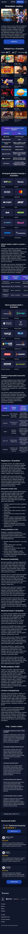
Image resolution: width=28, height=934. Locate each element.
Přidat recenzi (14, 831)
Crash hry (15, 52)
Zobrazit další (14, 881)
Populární (3, 52)
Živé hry (9, 52)
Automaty (22, 52)
